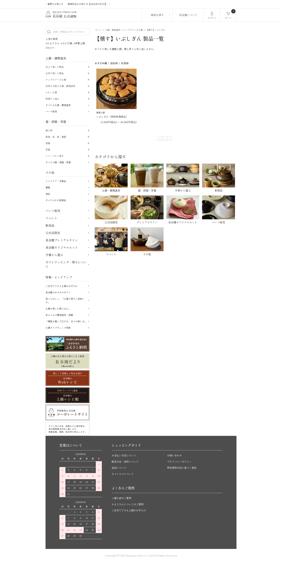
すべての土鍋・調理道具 (58, 105)
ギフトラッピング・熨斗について (66, 264)
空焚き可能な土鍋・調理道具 (60, 86)
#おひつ (50, 47)
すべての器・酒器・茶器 (58, 162)
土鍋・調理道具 (112, 29)
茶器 (48, 149)
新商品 (50, 225)
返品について (119, 467)
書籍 (48, 187)
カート (228, 17)
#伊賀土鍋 (79, 43)
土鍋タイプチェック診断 (58, 327)
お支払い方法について (124, 455)
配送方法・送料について (125, 461)
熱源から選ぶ (52, 98)
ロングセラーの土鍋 (133, 29)
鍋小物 (49, 130)
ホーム (98, 29)
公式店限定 (53, 233)
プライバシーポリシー (179, 461)
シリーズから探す (55, 156)
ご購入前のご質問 (121, 498)
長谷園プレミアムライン (62, 240)
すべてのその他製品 (56, 200)
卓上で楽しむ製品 (55, 66)
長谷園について (188, 15)
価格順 (114, 63)
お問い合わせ (174, 455)
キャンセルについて (123, 474)
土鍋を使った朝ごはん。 (58, 308)
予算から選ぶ (54, 255)
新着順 (124, 63)
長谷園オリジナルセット (62, 247)
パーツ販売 (51, 111)
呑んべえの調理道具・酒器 (59, 315)
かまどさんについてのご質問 (127, 504)
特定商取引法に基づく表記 (181, 467)
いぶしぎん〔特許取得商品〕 (113, 116)
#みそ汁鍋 (66, 43)
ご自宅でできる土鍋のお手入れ (62, 286)
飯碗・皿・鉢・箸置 (56, 136)
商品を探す (157, 15)
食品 (48, 193)
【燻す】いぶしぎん (155, 29)
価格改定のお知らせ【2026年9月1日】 (87, 4)
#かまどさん (52, 43)
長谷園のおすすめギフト (58, 292)
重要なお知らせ (55, 4)
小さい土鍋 (51, 92)
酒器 (48, 143)
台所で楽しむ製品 (55, 73)
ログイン (212, 17)
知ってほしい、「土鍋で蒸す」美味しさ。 (65, 300)
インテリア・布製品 (56, 181)
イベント (51, 218)
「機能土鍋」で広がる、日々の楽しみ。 (66, 321)
